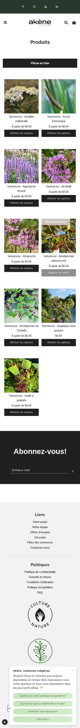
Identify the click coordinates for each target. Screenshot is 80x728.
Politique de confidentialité (40, 571)
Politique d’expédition (40, 587)
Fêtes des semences (40, 542)
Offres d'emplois (40, 532)
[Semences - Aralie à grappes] (21, 375)
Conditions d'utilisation (40, 582)
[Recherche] (67, 22)
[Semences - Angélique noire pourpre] (58, 305)
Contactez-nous (40, 547)
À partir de (21, 126)
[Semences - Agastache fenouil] (21, 166)
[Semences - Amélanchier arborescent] (58, 236)
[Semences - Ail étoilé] (58, 166)
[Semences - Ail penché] (21, 236)
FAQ (40, 592)
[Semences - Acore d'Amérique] (58, 96)
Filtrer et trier (40, 63)
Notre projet (40, 521)
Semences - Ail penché (21, 256)
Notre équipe (40, 527)
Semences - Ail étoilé (58, 186)
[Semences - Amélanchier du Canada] (21, 305)
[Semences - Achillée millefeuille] (21, 96)
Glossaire (40, 537)
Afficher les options (21, 133)
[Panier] (75, 22)
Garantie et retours (40, 576)
